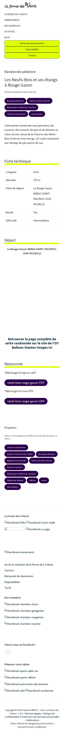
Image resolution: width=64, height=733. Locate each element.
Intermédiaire (36, 114)
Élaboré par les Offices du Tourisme (21, 107)
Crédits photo (32, 720)
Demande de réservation (18, 576)
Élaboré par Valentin (15, 480)
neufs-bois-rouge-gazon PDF (26, 382)
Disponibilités (12, 582)
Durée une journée (14, 467)
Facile (44, 480)
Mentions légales (33, 713)
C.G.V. (20, 713)
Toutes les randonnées (16, 114)
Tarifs (7, 588)
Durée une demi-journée (39, 101)
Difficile (32, 480)
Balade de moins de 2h (16, 460)
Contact (9, 570)
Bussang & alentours (15, 101)
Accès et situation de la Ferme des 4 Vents (28, 564)
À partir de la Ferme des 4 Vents (19, 454)
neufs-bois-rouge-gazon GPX (26, 401)
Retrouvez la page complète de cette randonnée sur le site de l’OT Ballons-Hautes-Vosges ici (32, 343)
